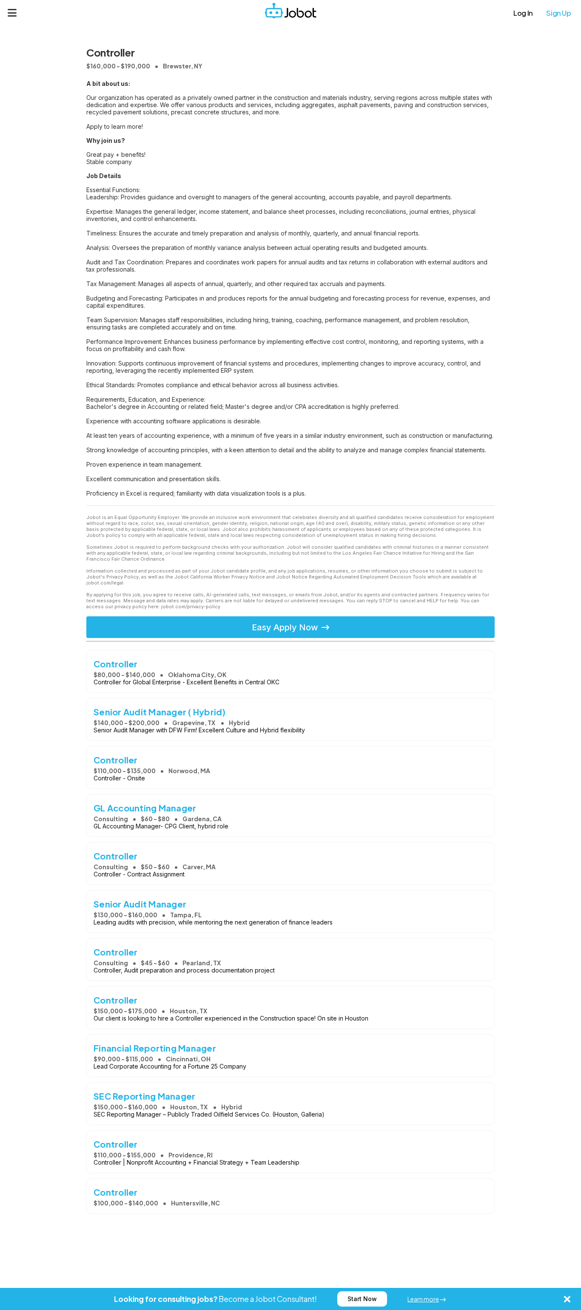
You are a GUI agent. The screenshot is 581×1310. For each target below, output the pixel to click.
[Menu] (12, 13)
